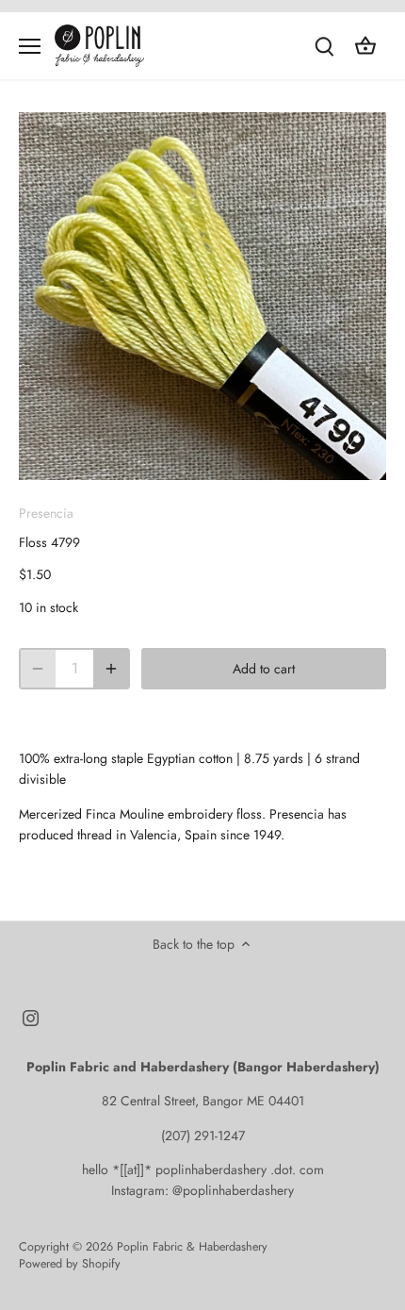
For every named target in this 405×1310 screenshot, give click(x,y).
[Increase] (111, 668)
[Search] (324, 46)
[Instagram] (31, 1017)
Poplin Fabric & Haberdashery (192, 1246)
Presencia (46, 513)
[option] (202, 296)
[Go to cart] (365, 46)
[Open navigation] (29, 46)
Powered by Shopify (70, 1263)
